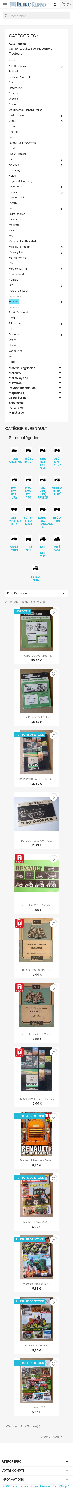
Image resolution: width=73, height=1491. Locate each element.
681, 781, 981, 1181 (43, 551)
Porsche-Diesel (18, 290)
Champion (15, 93)
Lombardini (15, 219)
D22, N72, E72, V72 (14, 492)
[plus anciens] (14, 450)
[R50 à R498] (57, 509)
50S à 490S (14, 548)
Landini (13, 203)
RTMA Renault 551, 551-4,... (36, 717)
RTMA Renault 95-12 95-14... (36, 655)
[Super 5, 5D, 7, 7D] (57, 480)
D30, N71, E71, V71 (57, 462)
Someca (14, 334)
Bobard (13, 71)
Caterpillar (15, 88)
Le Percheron (17, 214)
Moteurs (15, 373)
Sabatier (14, 307)
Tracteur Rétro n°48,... (36, 1222)
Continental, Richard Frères (25, 109)
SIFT (11, 329)
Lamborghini (16, 197)
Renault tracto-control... (36, 840)
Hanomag (14, 170)
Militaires (15, 383)
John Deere (16, 186)
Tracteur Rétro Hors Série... (36, 1160)
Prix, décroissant (36, 593)
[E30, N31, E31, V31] (42, 450)
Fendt (12, 148)
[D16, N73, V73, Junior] (42, 480)
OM (11, 285)
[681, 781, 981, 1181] (42, 539)
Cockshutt (15, 104)
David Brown (16, 115)
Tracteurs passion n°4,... (36, 1284)
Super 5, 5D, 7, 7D (57, 491)
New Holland (16, 274)
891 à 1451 (57, 548)
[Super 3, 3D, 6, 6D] (28, 509)
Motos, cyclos (18, 378)
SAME (12, 318)
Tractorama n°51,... (36, 1407)
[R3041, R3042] (28, 450)
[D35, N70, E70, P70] (28, 480)
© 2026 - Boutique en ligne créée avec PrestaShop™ (36, 1486)
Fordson (14, 164)
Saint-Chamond (18, 312)
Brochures (16, 403)
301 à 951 (28, 548)
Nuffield (13, 279)
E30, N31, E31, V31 (43, 463)
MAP (11, 235)
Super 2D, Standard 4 (45, 522)
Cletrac (13, 99)
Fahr (11, 137)
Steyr (12, 340)
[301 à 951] (28, 539)
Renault (14, 301)
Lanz (12, 208)
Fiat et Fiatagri (17, 153)
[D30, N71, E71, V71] (57, 450)
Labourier (15, 192)
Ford (11, 159)
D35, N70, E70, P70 (28, 492)
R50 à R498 (57, 519)
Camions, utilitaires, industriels (30, 49)
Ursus (12, 345)
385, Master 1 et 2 (15, 521)
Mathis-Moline (17, 257)
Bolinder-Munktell (19, 77)
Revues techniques (22, 388)
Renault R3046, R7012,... (36, 969)
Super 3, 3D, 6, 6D (28, 521)
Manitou (14, 225)
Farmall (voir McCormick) (23, 142)
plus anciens (15, 460)
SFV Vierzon (16, 323)
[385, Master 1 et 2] (14, 509)
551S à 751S (35, 578)
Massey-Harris (18, 252)
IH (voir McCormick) (20, 181)
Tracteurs (16, 53)
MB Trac (13, 263)
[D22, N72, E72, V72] (14, 480)
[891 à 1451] (57, 539)
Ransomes (15, 296)
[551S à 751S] (35, 568)
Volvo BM (14, 356)
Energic (13, 131)
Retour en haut (51, 1437)
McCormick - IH (18, 268)
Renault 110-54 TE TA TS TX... (36, 779)
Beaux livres (17, 398)
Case (12, 82)
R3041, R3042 (28, 460)
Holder (13, 175)
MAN (11, 230)
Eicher (13, 126)
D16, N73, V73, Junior (42, 492)
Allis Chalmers (17, 66)
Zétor (12, 361)
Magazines (16, 393)
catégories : (23, 36)
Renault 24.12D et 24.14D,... (36, 905)
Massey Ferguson (19, 246)
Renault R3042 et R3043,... (36, 1034)
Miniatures (16, 412)
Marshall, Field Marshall (22, 241)
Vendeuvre (15, 350)
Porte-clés (16, 408)
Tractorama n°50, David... (36, 1345)
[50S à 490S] (14, 539)
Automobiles (18, 44)
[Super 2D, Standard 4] (42, 509)
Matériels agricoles (22, 368)
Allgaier (13, 60)
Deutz (12, 120)
